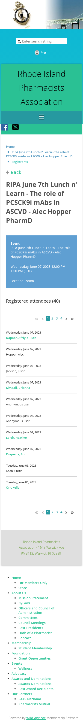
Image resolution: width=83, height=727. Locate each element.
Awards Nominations (34, 683)
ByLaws (24, 603)
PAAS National (29, 699)
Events (17, 663)
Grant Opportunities (34, 658)
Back (16, 172)
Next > (67, 318)
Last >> (74, 318)
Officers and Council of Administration (36, 610)
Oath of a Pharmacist (35, 633)
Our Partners (22, 694)
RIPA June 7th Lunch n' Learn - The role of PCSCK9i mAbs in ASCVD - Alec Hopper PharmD (39, 154)
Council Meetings (32, 623)
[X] (15, 127)
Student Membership (35, 648)
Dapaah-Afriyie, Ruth (21, 338)
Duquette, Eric (16, 454)
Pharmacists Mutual (34, 704)
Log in (45, 52)
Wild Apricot (36, 718)
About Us (19, 593)
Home (10, 146)
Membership (21, 643)
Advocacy (19, 673)
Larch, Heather (16, 437)
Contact (24, 638)
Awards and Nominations (31, 678)
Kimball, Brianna (18, 388)
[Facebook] (5, 127)
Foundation (21, 653)
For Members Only (32, 583)
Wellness (25, 668)
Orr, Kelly (12, 487)
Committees (28, 617)
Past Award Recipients (35, 689)
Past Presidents (30, 628)
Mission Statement (33, 598)
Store (22, 588)
